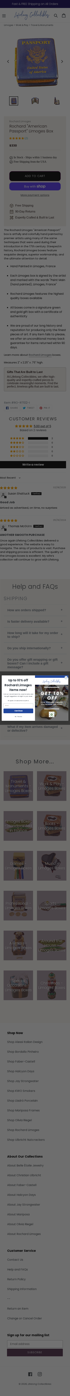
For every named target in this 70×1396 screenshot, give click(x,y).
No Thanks (18, 716)
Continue (18, 711)
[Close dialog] (66, 677)
